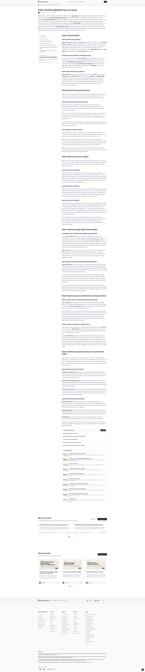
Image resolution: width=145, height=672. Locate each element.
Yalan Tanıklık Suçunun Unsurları (46, 41)
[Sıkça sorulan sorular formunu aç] (143, 670)
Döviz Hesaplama (65, 619)
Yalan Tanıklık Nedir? (43, 38)
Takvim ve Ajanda (41, 624)
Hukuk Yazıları (52, 616)
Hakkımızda (52, 614)
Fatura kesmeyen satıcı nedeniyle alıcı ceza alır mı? (53, 525)
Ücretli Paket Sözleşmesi (90, 627)
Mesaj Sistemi (40, 626)
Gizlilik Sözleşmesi (88, 622)
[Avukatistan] (43, 2)
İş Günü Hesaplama (65, 628)
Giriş (105, 1)
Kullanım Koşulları (88, 616)
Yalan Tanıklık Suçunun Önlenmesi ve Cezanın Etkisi (48, 48)
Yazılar (42, 4)
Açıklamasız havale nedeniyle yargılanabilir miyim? (89, 525)
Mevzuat (51, 620)
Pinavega (54, 600)
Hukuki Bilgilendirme (89, 620)
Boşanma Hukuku (53, 625)
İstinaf (75, 625)
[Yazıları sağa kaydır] (77, 586)
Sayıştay (75, 622)
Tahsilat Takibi (40, 618)
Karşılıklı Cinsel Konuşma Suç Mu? (94, 572)
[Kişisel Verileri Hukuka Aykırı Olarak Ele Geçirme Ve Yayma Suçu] (49, 564)
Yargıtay (75, 614)
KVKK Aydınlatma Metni (89, 623)
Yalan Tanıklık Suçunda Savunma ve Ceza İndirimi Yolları (47, 51)
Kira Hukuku (52, 629)
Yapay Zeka (40, 628)
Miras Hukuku (52, 631)
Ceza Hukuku (52, 627)
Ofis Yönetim (40, 615)
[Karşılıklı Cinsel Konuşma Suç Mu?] (96, 564)
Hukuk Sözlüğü (53, 618)
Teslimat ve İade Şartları (90, 636)
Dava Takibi (40, 616)
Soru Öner (103, 430)
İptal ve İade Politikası (89, 634)
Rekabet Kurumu (77, 633)
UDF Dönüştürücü (65, 633)
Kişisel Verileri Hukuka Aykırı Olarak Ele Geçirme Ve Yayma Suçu (48, 572)
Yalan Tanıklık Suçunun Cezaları (46, 43)
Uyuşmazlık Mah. (77, 618)
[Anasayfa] (38, 4)
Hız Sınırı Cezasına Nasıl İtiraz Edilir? (72, 572)
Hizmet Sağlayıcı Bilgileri (90, 614)
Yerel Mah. (76, 631)
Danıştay (75, 616)
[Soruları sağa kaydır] (78, 537)
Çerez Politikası (88, 625)
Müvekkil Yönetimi (41, 620)
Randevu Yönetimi (41, 622)
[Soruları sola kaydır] (67, 537)
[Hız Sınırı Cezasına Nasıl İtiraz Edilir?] (72, 564)
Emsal (75, 620)
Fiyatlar (51, 623)
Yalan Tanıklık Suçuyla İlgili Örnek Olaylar (47, 45)
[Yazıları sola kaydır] (68, 586)
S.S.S (51, 622)
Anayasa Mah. (76, 623)
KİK (74, 629)
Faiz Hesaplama (65, 614)
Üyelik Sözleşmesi (88, 618)
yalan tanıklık (74, 16)
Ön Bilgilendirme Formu (90, 629)
